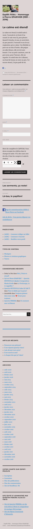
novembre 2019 (9, 427)
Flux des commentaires (12, 483)
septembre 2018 (9, 437)
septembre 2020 (10, 419)
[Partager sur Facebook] (3, 68)
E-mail (5, 131)
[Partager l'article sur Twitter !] (5, 68)
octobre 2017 (8, 447)
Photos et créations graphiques (11, 74)
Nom (5, 122)
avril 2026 (7, 372)
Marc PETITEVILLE (10, 72)
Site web (6, 139)
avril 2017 (7, 449)
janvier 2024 (8, 395)
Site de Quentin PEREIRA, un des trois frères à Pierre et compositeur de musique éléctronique (16, 506)
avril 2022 (7, 404)
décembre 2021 (9, 409)
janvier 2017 (8, 452)
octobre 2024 (9, 385)
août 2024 (7, 390)
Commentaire (8, 95)
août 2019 (7, 432)
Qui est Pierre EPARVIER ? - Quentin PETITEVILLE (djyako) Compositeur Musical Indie (16, 281)
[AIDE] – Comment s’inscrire (14, 237)
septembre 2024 (10, 387)
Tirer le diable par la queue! (17, 291)
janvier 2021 (8, 412)
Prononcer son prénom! (12, 345)
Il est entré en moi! (11, 352)
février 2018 (8, 444)
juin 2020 (7, 424)
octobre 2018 (8, 434)
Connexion (8, 478)
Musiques (7, 254)
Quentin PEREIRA (10, 301)
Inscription (8, 476)
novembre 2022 (9, 402)
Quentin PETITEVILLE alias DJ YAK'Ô (17, 288)
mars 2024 (8, 392)
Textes (6, 259)
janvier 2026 (8, 377)
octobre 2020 (9, 417)
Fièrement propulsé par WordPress (20, 525)
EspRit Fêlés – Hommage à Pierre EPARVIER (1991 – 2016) (16, 17)
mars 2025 (8, 382)
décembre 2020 (9, 414)
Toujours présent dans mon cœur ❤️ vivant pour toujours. (15, 295)
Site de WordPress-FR (12, 486)
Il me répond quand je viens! (14, 348)
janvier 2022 (8, 407)
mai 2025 (7, 380)
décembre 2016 (9, 454)
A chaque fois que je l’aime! (13, 355)
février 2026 (8, 375)
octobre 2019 (8, 429)
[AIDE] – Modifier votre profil (14, 239)
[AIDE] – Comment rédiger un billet (16, 234)
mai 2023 (7, 397)
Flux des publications (11, 481)
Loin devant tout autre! (12, 350)
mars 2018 (7, 442)
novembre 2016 (9, 457)
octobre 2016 (8, 459)
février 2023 (8, 399)
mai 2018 (7, 439)
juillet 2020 (8, 422)
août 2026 (7, 370)
